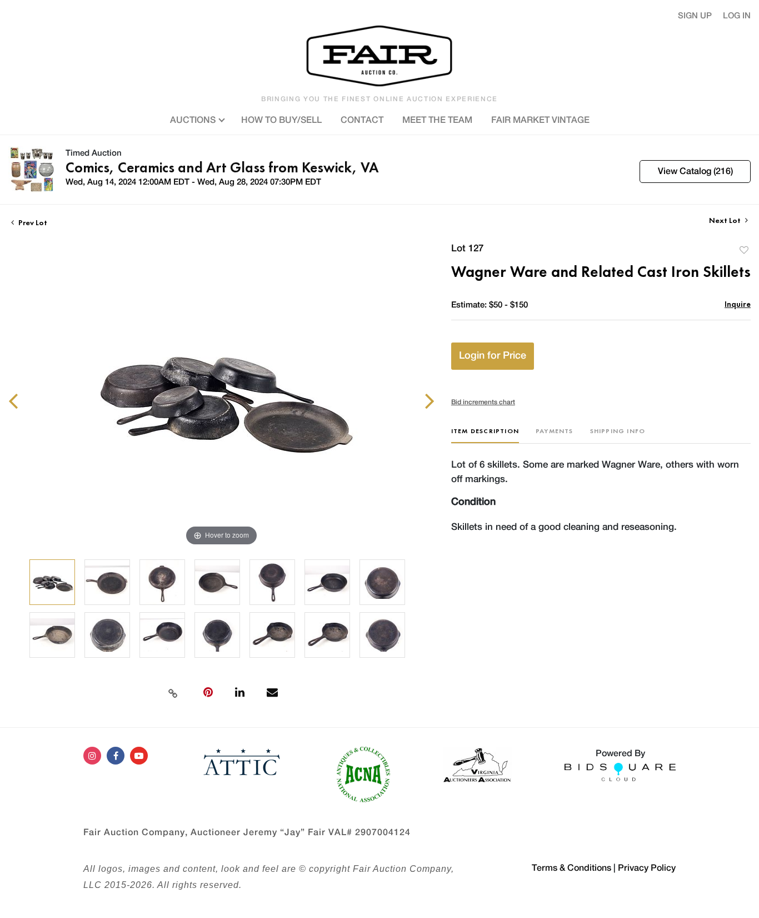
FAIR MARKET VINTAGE (540, 120)
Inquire (738, 304)
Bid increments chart (483, 402)
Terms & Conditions (571, 868)
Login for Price (492, 356)
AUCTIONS (194, 120)
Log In (737, 16)
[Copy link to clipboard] (172, 692)
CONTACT (362, 120)
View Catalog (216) (695, 171)
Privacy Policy (647, 868)
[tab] (485, 435)
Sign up (695, 16)
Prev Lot (32, 222)
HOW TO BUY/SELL (281, 120)
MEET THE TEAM (437, 120)
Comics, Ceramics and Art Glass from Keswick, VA (222, 167)
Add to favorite (744, 250)
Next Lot (725, 220)
